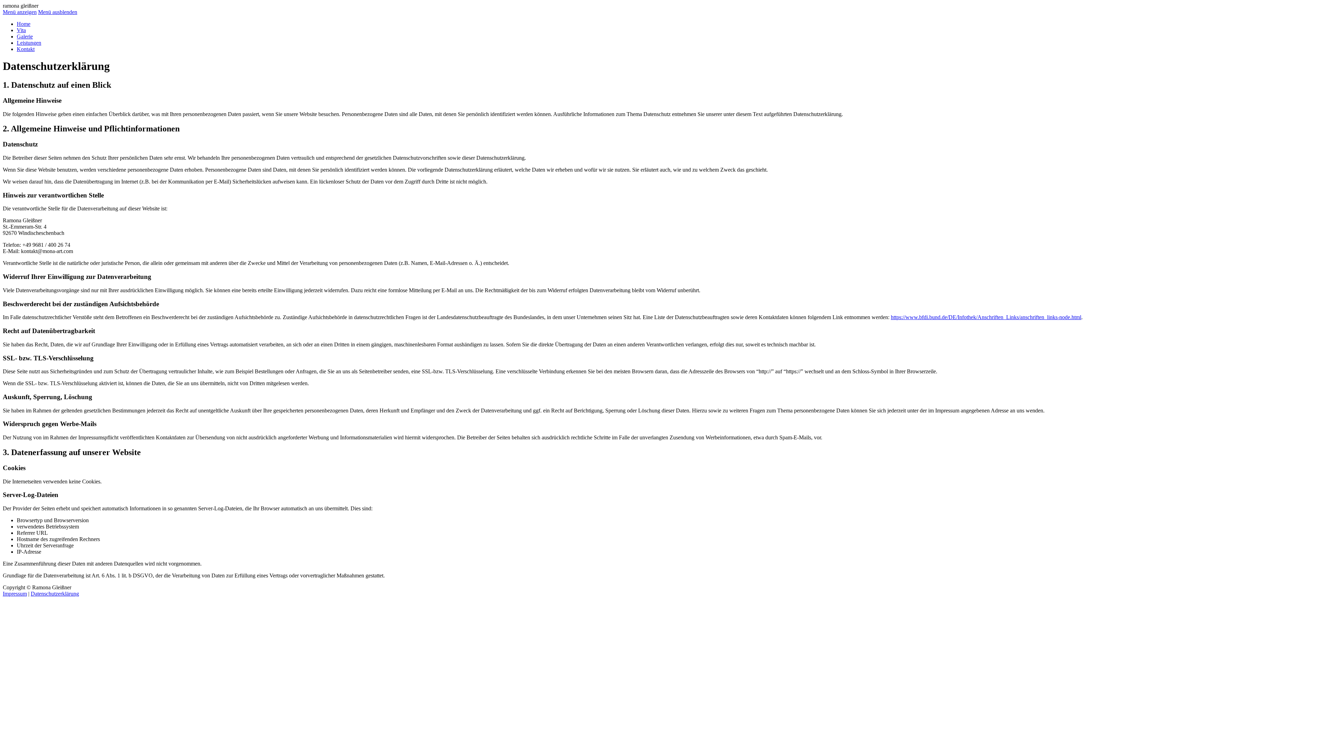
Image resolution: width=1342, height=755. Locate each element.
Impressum (15, 594)
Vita (21, 30)
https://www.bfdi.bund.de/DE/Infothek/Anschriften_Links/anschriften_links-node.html (986, 317)
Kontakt (26, 49)
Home (23, 24)
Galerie (25, 36)
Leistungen (29, 43)
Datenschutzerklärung (55, 594)
